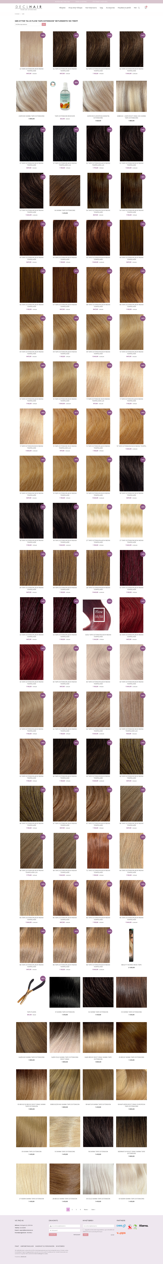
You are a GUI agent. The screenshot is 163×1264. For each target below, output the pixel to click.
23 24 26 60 (23, 1227)
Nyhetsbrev (60, 1246)
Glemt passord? (77, 1234)
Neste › (86, 1209)
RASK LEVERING (81, 1)
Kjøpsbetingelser (27, 1246)
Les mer (112, 1234)
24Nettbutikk (23, 1256)
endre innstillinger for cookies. (41, 1253)
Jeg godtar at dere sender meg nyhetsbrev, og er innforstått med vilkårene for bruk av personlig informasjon (98, 1230)
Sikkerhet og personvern (44, 1246)
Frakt (17, 1246)
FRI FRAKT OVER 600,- (100, 1)
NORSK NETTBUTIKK (62, 1)
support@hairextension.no (26, 1230)
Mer (135, 8)
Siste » (93, 1209)
